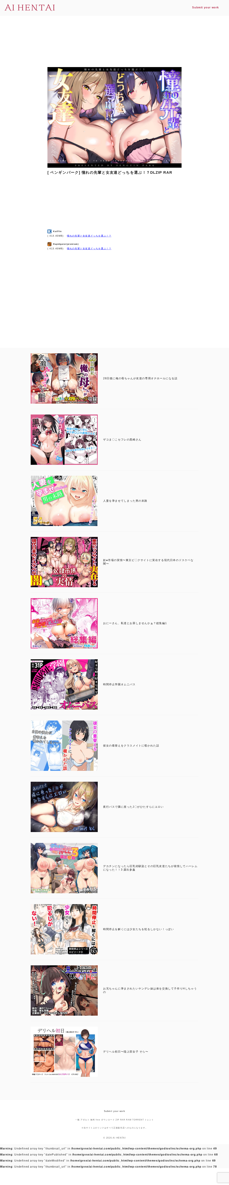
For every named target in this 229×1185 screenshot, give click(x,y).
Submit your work (114, 1111)
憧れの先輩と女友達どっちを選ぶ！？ (89, 235)
